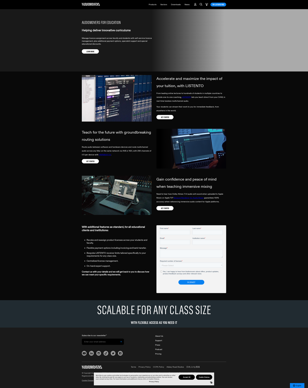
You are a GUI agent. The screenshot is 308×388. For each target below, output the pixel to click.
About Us (159, 336)
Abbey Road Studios (175, 367)
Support (158, 340)
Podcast (158, 349)
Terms (133, 367)
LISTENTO (186, 97)
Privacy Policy (144, 367)
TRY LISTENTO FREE (218, 4)
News (187, 4)
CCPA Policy (158, 367)
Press (157, 345)
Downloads (176, 4)
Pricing (158, 354)
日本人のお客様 (193, 367)
